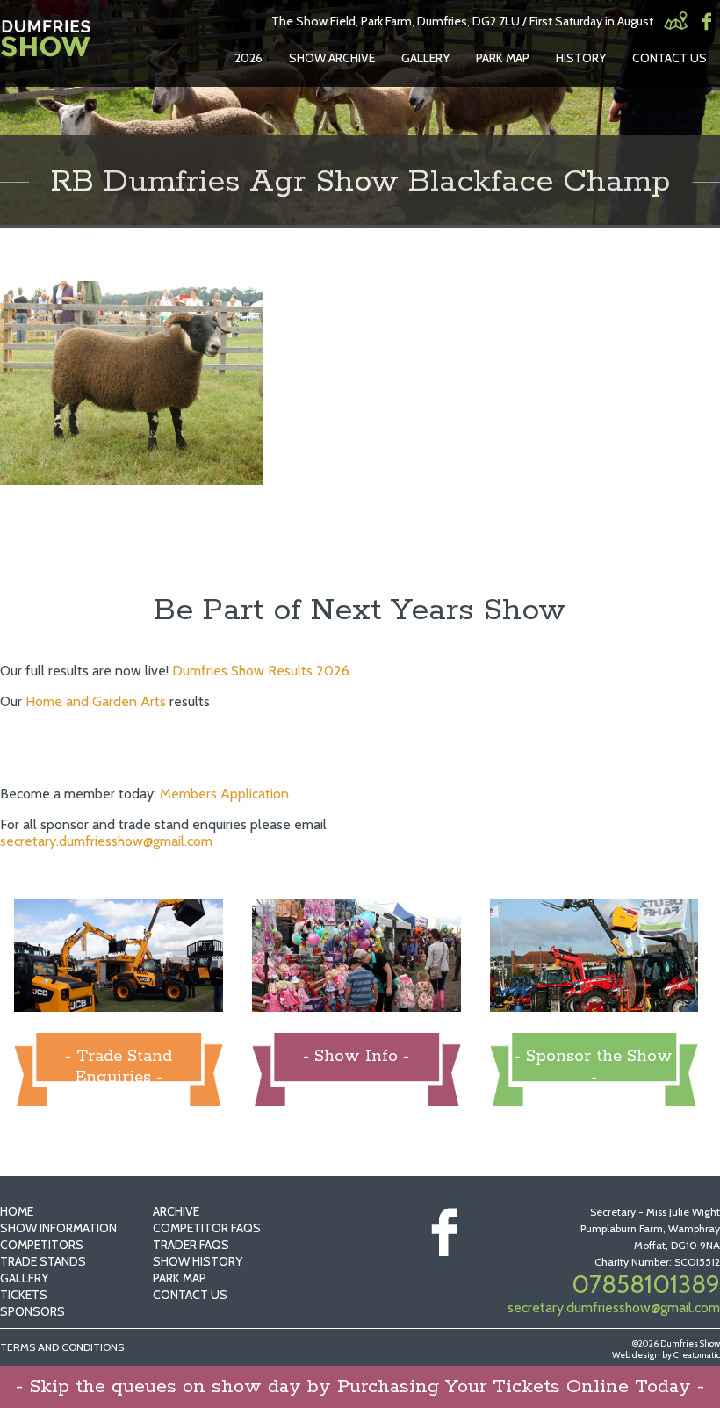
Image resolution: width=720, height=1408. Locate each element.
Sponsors (32, 1311)
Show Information (58, 1228)
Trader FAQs (191, 1245)
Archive (176, 1211)
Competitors (41, 1245)
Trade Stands (43, 1261)
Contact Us (669, 58)
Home (16, 1211)
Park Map (502, 58)
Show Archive (332, 58)
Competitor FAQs (207, 1228)
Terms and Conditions (62, 1347)
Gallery (425, 58)
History (581, 58)
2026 (248, 58)
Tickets (23, 1295)
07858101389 (646, 1284)
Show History (197, 1261)
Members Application (224, 793)
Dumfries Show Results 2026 (260, 670)
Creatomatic (696, 1355)
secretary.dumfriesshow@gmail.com (106, 841)
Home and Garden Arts (95, 701)
